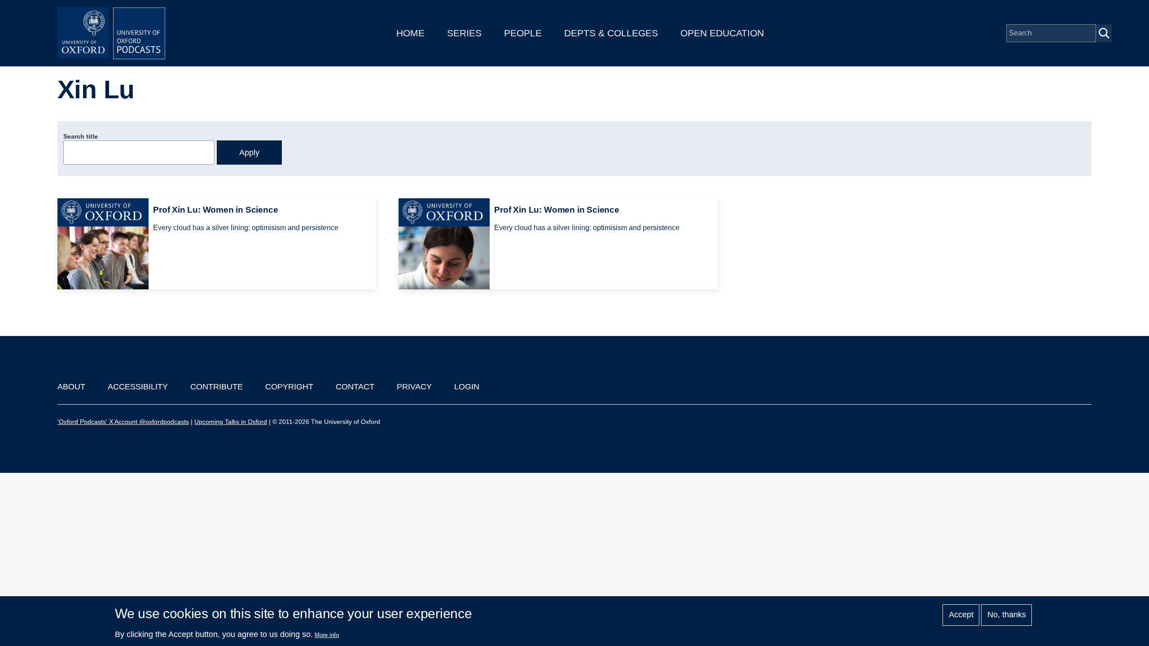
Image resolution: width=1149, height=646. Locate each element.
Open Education (722, 33)
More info (327, 635)
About (71, 386)
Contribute (216, 386)
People (523, 33)
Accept (961, 615)
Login (466, 386)
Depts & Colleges (611, 33)
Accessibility (138, 386)
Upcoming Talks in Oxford (230, 421)
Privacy (414, 386)
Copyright (289, 386)
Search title (80, 136)
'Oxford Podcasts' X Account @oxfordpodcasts (123, 421)
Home (410, 33)
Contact (355, 386)
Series (464, 33)
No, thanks (1006, 615)
